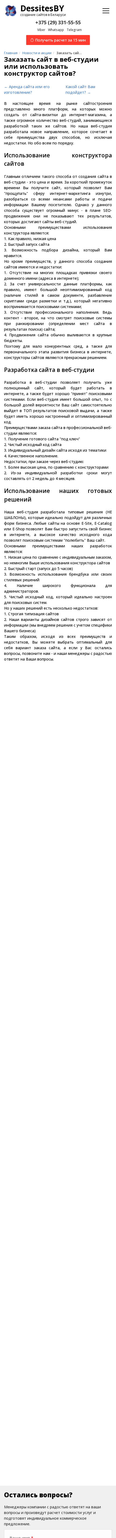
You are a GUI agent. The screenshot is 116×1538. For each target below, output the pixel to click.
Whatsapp (56, 29)
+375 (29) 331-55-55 (58, 22)
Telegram (74, 29)
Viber (41, 29)
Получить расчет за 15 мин (60, 40)
